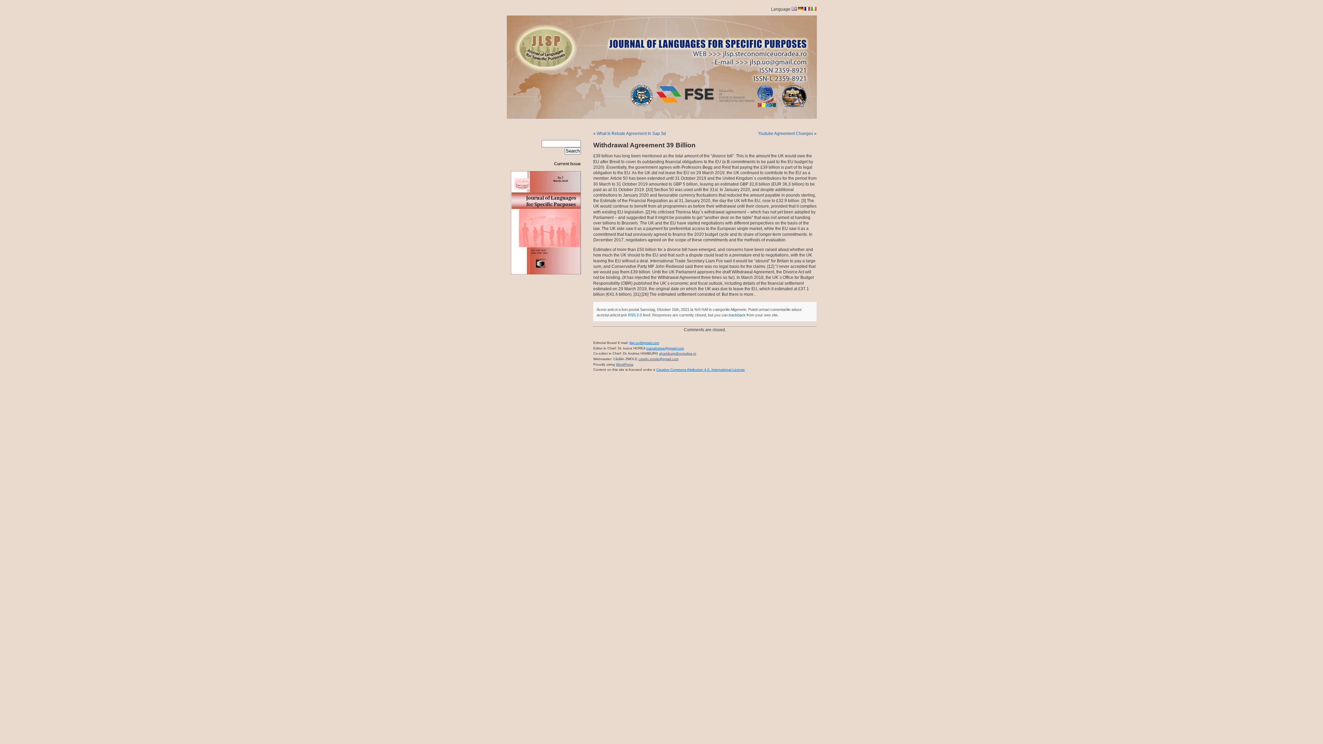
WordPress (624, 364)
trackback (737, 315)
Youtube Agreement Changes (785, 133)
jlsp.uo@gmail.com (644, 343)
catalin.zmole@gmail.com (658, 359)
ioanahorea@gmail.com (665, 348)
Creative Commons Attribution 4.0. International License (700, 369)
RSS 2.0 (635, 315)
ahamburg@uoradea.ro (677, 353)
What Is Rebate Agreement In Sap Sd (631, 133)
